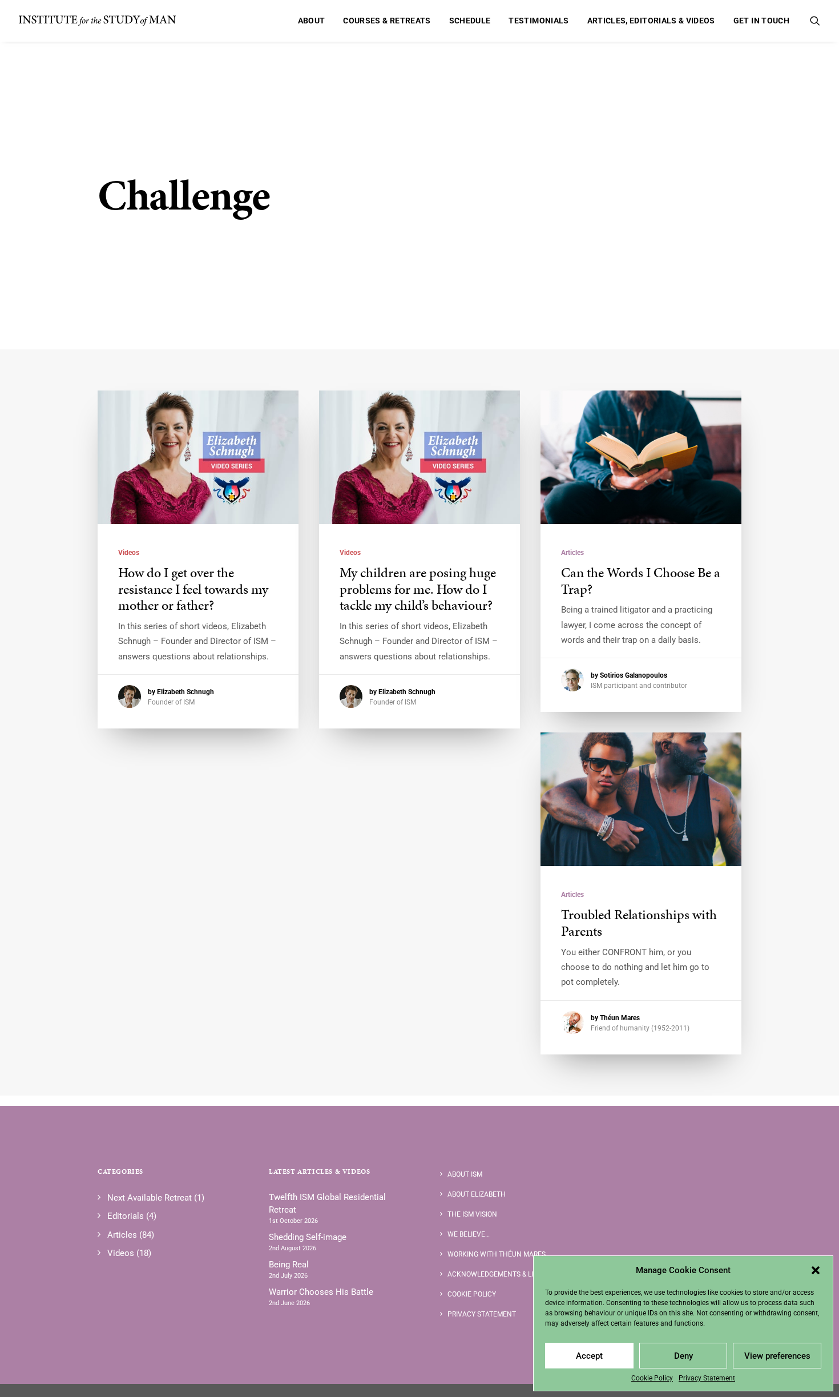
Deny (683, 1356)
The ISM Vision (472, 1214)
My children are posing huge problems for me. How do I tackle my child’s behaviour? (418, 589)
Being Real (289, 1264)
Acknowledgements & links (497, 1274)
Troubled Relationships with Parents (639, 923)
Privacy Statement (707, 1378)
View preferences (777, 1356)
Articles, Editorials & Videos (651, 20)
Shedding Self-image (307, 1237)
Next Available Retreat (149, 1198)
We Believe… (468, 1234)
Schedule (470, 20)
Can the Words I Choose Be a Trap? (640, 581)
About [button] (311, 20)
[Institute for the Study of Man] (97, 20)
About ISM (464, 1174)
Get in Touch (761, 20)
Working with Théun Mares (496, 1254)
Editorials (125, 1216)
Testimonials (538, 20)
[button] (815, 1270)
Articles (572, 553)
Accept (589, 1356)
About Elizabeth (476, 1194)
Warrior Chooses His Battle (321, 1292)
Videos (128, 553)
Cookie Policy (652, 1378)
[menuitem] (311, 20)
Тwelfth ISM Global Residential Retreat (327, 1203)
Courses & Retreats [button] (386, 20)
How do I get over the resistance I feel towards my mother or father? (193, 589)
